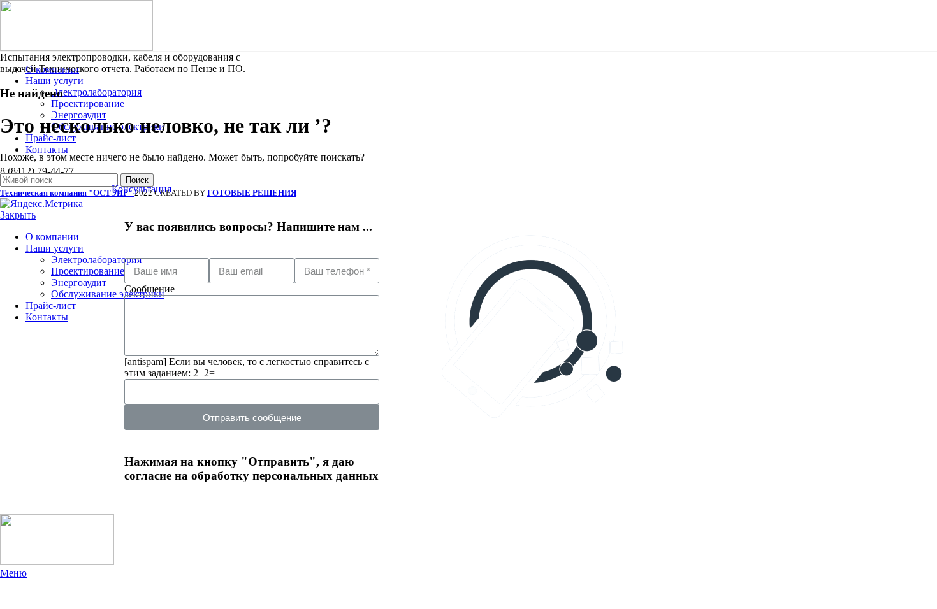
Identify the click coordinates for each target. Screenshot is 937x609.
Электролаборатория (96, 92)
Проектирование (87, 103)
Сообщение (149, 288)
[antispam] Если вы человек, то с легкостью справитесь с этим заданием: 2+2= (246, 367)
